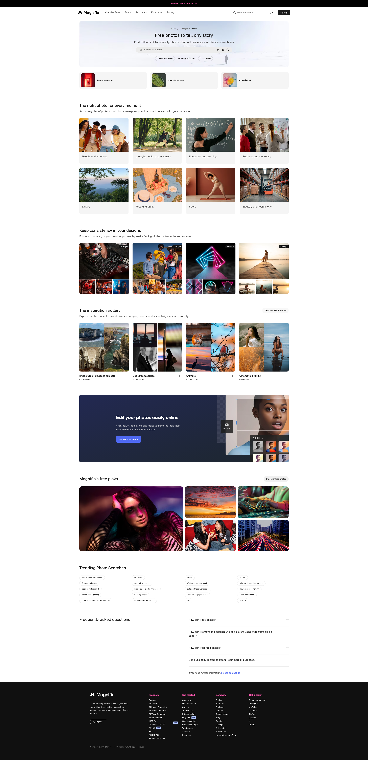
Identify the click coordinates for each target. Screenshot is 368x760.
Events (219, 721)
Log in (270, 12)
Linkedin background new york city (96, 600)
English (99, 722)
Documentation (189, 703)
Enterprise (186, 735)
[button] (98, 722)
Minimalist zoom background (251, 583)
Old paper (138, 577)
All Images (183, 29)
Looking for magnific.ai (226, 735)
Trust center (187, 728)
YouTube (253, 707)
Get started (188, 694)
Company (221, 694)
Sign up (284, 12)
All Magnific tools (157, 738)
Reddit (252, 724)
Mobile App (154, 735)
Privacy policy (188, 714)
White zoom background (197, 583)
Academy (186, 700)
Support (185, 707)
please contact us (230, 672)
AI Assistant (154, 703)
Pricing (170, 12)
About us (220, 703)
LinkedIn (253, 710)
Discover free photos (276, 479)
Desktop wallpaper (89, 583)
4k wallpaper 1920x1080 (144, 600)
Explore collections (274, 310)
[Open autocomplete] (140, 50)
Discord (252, 717)
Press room (221, 731)
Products (154, 694)
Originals (188, 717)
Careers (219, 710)
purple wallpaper (188, 58)
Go (86, 545)
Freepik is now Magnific (182, 3)
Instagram (253, 703)
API (150, 731)
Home (173, 29)
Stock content (155, 717)
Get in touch (255, 694)
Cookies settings (190, 724)
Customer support (257, 700)
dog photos (206, 58)
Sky (188, 600)
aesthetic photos (166, 58)
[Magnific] (102, 695)
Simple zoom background (92, 577)
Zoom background (247, 595)
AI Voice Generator (157, 714)
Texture (243, 600)
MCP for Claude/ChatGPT (163, 723)
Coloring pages (140, 595)
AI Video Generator (157, 710)
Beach (189, 577)
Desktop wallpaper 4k (90, 589)
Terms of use (188, 710)
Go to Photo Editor (128, 439)
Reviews (219, 707)
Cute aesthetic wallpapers (197, 589)
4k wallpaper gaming (90, 595)
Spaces (152, 700)
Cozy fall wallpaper (142, 583)
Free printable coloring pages (146, 589)
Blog (218, 717)
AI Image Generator (158, 707)
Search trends (222, 714)
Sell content (221, 728)
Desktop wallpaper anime (197, 595)
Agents (154, 728)
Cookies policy (189, 721)
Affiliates (186, 731)
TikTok (252, 714)
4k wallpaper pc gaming (249, 589)
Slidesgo (220, 724)
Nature (242, 577)
